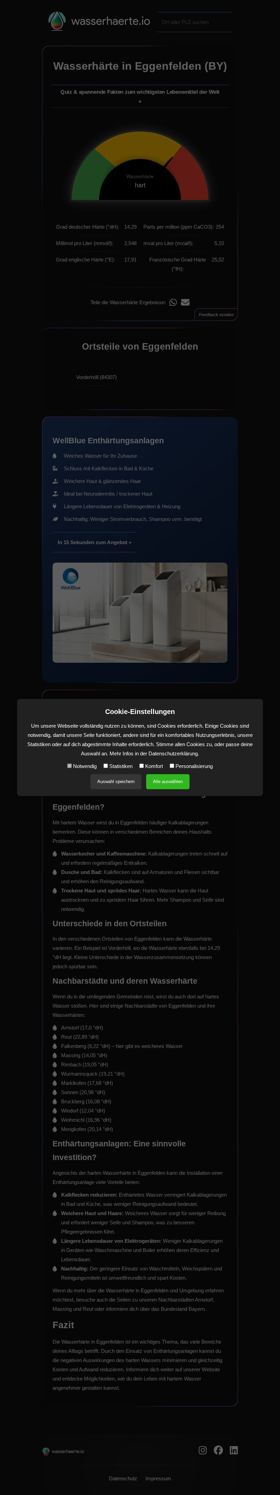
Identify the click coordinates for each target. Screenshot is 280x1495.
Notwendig (84, 766)
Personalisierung (193, 766)
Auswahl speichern (116, 781)
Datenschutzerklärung (173, 753)
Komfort (153, 766)
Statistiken (120, 766)
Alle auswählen (168, 781)
